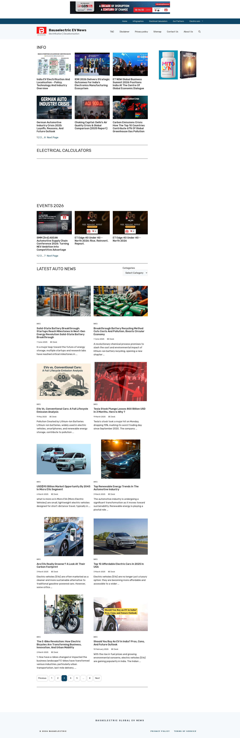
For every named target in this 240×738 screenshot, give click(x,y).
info (39, 324)
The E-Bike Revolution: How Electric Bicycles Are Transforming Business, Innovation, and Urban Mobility (59, 644)
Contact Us (172, 31)
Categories (129, 268)
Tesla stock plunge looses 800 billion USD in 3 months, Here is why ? (119, 410)
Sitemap (157, 31)
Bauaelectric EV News (67, 30)
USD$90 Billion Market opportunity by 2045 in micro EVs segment (63, 488)
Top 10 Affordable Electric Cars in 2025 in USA (119, 565)
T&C (112, 31)
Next (97, 678)
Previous (42, 678)
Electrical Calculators (158, 21)
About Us (188, 31)
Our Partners (178, 21)
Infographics (138, 21)
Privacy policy (141, 31)
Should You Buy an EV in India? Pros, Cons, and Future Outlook (119, 643)
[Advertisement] (92, 181)
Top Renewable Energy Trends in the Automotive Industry (116, 488)
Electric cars (195, 21)
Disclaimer (124, 31)
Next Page (52, 137)
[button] (199, 32)
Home (124, 21)
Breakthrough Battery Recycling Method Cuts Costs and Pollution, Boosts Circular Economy (119, 331)
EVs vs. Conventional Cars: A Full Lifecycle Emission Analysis (62, 410)
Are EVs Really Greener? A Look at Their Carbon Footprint (61, 565)
